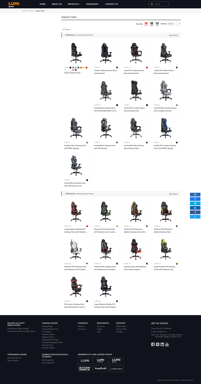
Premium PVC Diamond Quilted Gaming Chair (163, 230)
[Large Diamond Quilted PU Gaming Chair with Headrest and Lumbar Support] (76, 212)
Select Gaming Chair (72, 73)
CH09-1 (97, 67)
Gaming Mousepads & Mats (52, 342)
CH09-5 (157, 105)
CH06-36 (67, 264)
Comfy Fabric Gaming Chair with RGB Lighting (75, 147)
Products (31, 11)
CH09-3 (157, 67)
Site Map (119, 332)
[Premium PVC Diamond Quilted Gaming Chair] (166, 212)
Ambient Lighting (48, 348)
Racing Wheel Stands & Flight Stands (21, 331)
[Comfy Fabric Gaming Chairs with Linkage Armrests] (166, 91)
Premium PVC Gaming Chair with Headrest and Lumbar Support (75, 268)
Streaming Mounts (14, 358)
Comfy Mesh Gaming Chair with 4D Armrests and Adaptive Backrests (74, 184)
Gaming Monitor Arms (50, 329)
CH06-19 (157, 264)
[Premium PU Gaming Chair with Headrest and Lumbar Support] (106, 212)
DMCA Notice (121, 326)
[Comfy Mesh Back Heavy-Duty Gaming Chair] (136, 128)
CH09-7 (157, 142)
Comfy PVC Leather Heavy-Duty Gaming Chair (134, 109)
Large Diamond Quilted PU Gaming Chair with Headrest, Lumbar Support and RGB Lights (105, 305)
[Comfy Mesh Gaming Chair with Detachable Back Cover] (106, 91)
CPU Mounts (46, 332)
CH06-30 (97, 301)
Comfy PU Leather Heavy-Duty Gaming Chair (134, 71)
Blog (98, 332)
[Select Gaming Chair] (76, 53)
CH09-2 (127, 105)
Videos (99, 329)
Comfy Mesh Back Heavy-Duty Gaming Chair (134, 147)
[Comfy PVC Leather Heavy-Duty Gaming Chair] (136, 91)
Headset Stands (48, 334)
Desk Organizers (48, 363)
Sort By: (164, 24)
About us (57, 4)
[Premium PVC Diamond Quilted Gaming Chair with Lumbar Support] (136, 212)
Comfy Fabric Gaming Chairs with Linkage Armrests (165, 109)
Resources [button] (92, 4)
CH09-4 (127, 142)
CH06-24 (67, 226)
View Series (173, 35)
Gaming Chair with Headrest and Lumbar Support (135, 268)
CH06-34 (127, 226)
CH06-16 (97, 226)
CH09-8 (97, 142)
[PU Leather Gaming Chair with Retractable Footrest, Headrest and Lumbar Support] (76, 287)
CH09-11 (127, 67)
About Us (81, 326)
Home (42, 4)
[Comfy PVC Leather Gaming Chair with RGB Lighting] (166, 128)
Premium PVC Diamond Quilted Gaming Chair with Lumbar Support (134, 230)
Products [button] (73, 4)
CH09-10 (97, 105)
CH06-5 (67, 301)
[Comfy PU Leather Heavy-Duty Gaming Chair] (136, 53)
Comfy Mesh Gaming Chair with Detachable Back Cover (105, 109)
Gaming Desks (47, 326)
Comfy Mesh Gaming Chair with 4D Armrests (104, 147)
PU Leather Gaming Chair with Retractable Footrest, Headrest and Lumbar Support (74, 305)
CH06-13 (127, 264)
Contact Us (82, 329)
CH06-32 (97, 264)
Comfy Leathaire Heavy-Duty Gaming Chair (105, 71)
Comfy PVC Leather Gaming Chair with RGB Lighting (165, 147)
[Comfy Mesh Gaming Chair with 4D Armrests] (106, 128)
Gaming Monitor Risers (50, 340)
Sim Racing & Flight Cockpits (18, 329)
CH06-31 (157, 226)
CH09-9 (67, 180)
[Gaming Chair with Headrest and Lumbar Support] (136, 249)
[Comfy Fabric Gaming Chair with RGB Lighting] (76, 128)
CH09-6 (67, 142)
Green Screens (13, 360)
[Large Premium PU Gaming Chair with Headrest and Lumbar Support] (166, 249)
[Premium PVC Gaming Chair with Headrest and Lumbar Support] (76, 249)
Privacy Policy (121, 329)
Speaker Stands (48, 337)
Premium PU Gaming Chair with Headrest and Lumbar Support (104, 230)
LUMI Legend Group (101, 354)
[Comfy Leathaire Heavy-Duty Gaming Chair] (106, 53)
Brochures (101, 326)
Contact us (111, 4)
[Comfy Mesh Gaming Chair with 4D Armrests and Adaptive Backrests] (76, 166)
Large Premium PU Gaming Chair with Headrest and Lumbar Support (164, 268)
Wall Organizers (48, 360)
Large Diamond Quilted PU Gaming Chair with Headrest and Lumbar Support (75, 230)
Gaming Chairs (47, 345)
